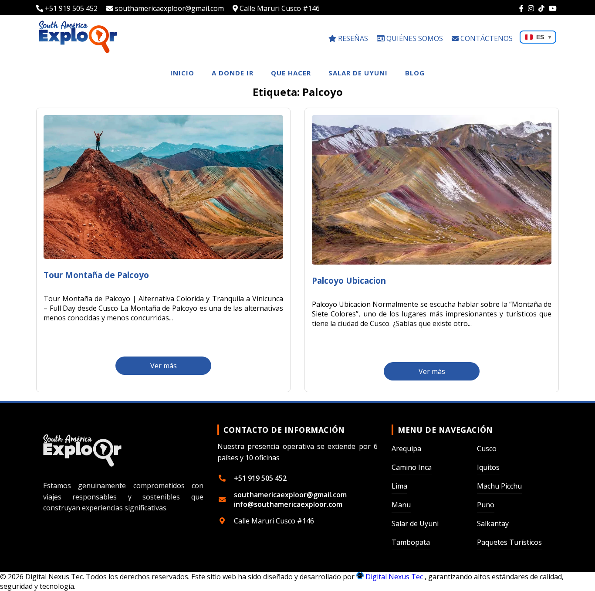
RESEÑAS (352, 38)
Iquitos (488, 467)
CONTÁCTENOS (486, 38)
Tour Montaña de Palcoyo (96, 275)
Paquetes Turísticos (509, 542)
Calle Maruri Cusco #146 (279, 8)
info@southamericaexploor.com (288, 504)
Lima (399, 486)
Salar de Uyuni (358, 72)
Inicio (182, 72)
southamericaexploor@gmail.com (168, 8)
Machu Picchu (499, 486)
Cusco (487, 448)
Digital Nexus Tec (394, 576)
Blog (415, 72)
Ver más (163, 365)
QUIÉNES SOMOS (414, 38)
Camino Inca (412, 467)
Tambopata (411, 542)
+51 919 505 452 (70, 8)
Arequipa (406, 448)
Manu (401, 504)
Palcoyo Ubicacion (349, 280)
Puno (485, 504)
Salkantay (493, 523)
